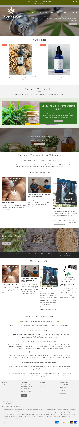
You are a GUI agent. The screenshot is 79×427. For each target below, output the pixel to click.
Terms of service (44, 387)
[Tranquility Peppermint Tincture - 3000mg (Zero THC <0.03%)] (20, 59)
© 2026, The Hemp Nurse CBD (7, 422)
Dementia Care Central (68, 297)
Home (33, 12)
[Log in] (73, 12)
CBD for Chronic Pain (60, 209)
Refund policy (43, 389)
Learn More (58, 120)
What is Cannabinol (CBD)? (10, 203)
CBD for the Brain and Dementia (67, 285)
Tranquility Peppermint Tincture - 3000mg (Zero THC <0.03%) (20, 77)
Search (42, 385)
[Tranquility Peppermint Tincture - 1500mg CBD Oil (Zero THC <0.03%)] (58, 59)
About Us (38, 12)
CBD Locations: (4, 406)
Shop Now (73, 23)
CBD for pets (44, 202)
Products (45, 12)
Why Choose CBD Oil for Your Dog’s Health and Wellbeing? (39, 195)
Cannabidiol (63, 217)
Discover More (40, 143)
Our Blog (57, 12)
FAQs (51, 12)
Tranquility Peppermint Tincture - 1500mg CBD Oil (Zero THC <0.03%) (58, 77)
